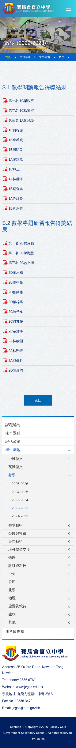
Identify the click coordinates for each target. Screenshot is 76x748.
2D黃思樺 (15, 272)
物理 (12, 558)
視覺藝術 (15, 525)
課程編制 (12, 425)
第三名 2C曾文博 (21, 263)
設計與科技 (17, 566)
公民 (12, 582)
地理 (12, 598)
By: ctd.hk (38, 738)
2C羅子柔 (15, 312)
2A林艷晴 (15, 351)
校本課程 (12, 433)
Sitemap (15, 726)
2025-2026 (20, 484)
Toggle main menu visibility (68, 8)
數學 (12, 475)
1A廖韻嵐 (15, 159)
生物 (12, 614)
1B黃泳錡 (15, 208)
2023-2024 (20, 500)
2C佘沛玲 (15, 331)
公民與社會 (17, 533)
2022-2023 (20, 508)
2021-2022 (20, 516)
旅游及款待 (17, 606)
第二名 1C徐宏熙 (21, 110)
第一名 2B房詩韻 (21, 243)
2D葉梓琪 (15, 302)
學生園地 (12, 450)
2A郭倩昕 (15, 360)
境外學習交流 (19, 550)
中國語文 (15, 459)
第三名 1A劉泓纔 (21, 120)
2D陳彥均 (15, 370)
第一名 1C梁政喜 (21, 101)
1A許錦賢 (15, 198)
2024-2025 (20, 492)
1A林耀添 (15, 179)
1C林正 (14, 169)
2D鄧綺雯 (15, 292)
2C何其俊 (15, 321)
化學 (12, 590)
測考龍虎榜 (14, 631)
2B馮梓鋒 (15, 282)
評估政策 (12, 441)
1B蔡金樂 (15, 189)
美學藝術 (15, 541)
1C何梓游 (15, 130)
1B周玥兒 (15, 150)
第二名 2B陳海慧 (21, 253)
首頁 (8, 57)
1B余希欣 (15, 140)
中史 (12, 574)
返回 (38, 400)
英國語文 (15, 467)
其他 (12, 622)
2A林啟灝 (15, 341)
